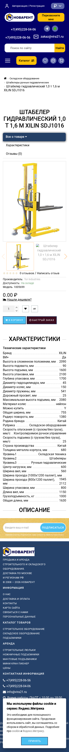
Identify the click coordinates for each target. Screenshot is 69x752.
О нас (7, 594)
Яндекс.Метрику (33, 731)
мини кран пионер (16, 663)
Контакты (10, 603)
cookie (16, 731)
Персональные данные (19, 616)
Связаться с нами (15, 612)
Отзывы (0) (14, 154)
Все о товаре (15, 137)
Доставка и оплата (16, 598)
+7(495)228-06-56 (17, 37)
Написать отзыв (48, 273)
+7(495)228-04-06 (23, 29)
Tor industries (32, 279)
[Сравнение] (53, 61)
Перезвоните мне (51, 17)
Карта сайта (11, 607)
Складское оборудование (21, 633)
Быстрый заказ (42, 320)
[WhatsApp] (55, 28)
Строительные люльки (19, 650)
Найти (60, 48)
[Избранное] (45, 61)
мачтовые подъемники (20, 659)
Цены (6, 668)
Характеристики (17, 145)
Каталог (24, 60)
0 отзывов (26, 273)
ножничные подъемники (21, 654)
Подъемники (12, 637)
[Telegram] (47, 28)
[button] (66, 256)
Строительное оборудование (24, 629)
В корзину (15, 320)
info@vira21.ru (17, 692)
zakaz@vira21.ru (52, 36)
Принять (34, 741)
